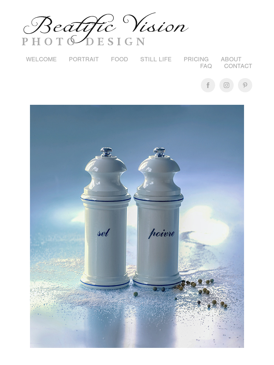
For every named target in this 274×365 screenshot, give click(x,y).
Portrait (84, 59)
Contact (238, 66)
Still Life (156, 59)
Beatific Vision (104, 25)
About (231, 59)
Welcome (41, 59)
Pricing (196, 59)
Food (119, 59)
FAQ (206, 66)
